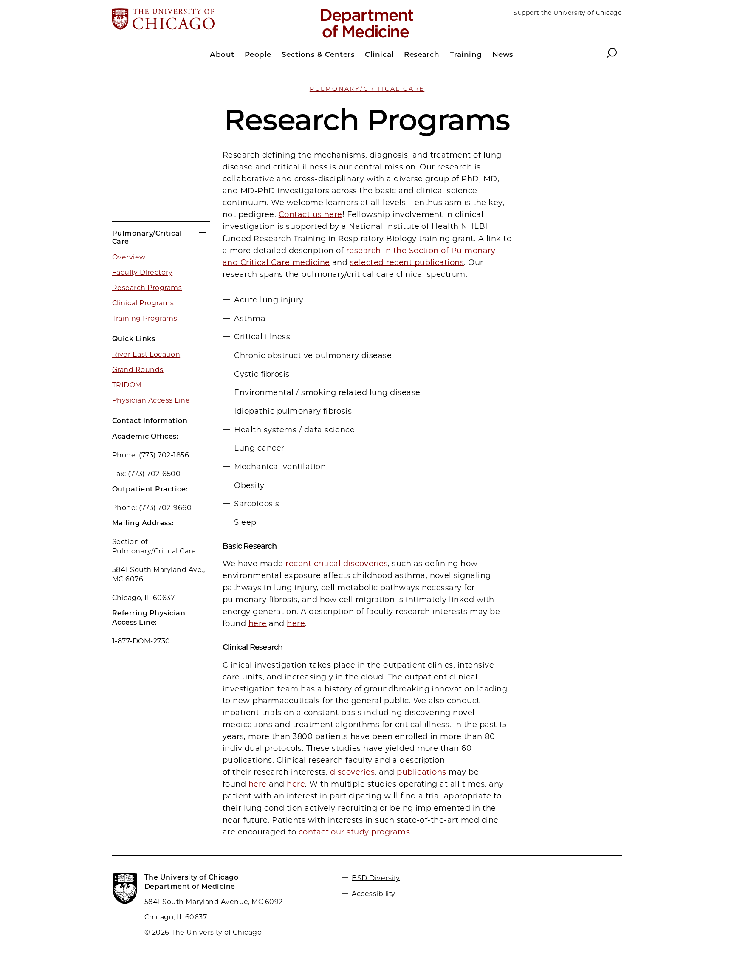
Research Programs (147, 288)
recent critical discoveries (336, 563)
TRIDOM (127, 385)
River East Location (146, 354)
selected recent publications (407, 262)
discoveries (352, 772)
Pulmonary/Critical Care (367, 89)
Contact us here (310, 214)
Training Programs (144, 318)
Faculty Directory (142, 272)
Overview (129, 257)
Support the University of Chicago (568, 13)
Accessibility (373, 894)
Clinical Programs (143, 303)
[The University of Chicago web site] (195, 19)
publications (421, 772)
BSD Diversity (376, 878)
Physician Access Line (151, 400)
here (257, 623)
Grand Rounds (138, 370)
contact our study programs (354, 832)
